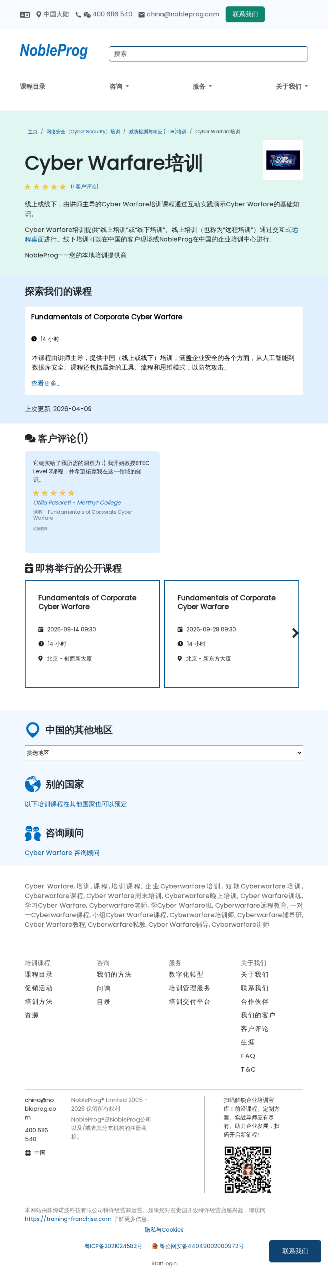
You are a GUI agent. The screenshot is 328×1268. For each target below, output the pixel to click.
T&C (248, 1069)
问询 (104, 988)
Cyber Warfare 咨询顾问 (62, 852)
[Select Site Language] (25, 14)
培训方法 (39, 1001)
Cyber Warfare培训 (217, 131)
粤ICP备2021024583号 (113, 1246)
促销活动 (39, 988)
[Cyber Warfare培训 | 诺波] (61, 50)
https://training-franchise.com (68, 1219)
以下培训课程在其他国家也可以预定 (76, 804)
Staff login (164, 1263)
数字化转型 (186, 974)
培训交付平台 (190, 1001)
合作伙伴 (255, 1001)
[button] (293, 633)
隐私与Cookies (164, 1230)
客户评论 (255, 1028)
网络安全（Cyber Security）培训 (83, 131)
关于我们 (289, 86)
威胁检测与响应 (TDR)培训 (157, 131)
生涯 (248, 1042)
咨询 (117, 86)
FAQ (248, 1055)
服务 (200, 86)
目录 (104, 1002)
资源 (32, 1015)
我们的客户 (258, 1015)
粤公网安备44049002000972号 (202, 1246)
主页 (33, 131)
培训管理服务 (190, 988)
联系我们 (295, 1251)
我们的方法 (114, 974)
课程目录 (33, 86)
